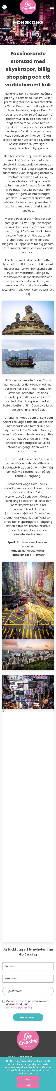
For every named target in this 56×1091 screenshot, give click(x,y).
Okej (28, 1079)
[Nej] (52, 1074)
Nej (28, 1085)
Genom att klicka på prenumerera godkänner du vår (27, 1004)
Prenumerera (28, 1017)
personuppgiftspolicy (19, 1007)
